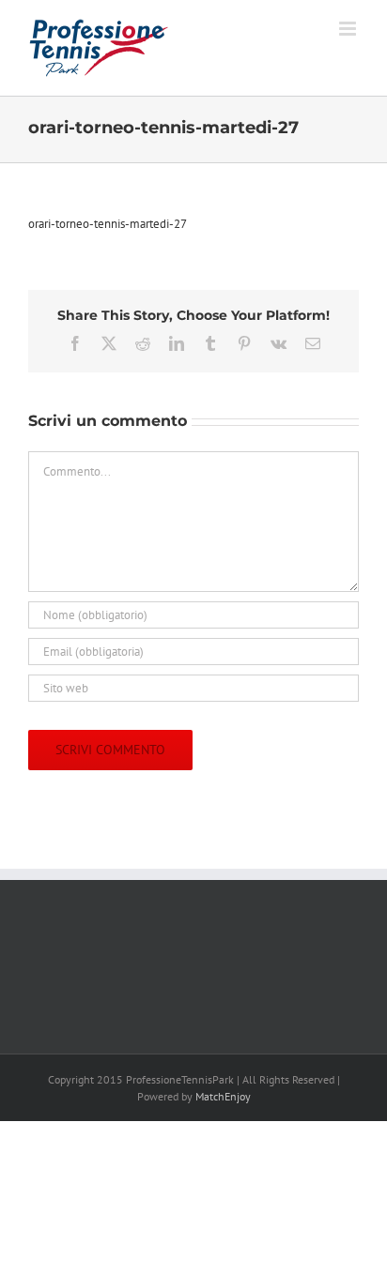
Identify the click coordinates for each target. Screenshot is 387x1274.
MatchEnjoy (223, 1096)
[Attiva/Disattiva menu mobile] (349, 28)
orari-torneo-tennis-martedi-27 (107, 224)
